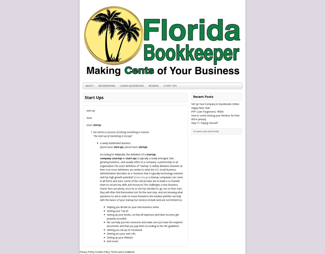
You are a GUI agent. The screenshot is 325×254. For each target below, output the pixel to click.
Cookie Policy (102, 251)
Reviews (154, 85)
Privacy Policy (87, 251)
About (89, 85)
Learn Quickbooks (132, 85)
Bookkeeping (107, 85)
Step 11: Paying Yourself (204, 123)
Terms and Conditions (123, 251)
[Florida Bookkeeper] (162, 41)
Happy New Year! (200, 107)
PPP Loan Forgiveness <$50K (207, 111)
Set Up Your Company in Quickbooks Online (215, 104)
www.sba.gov (142, 177)
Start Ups (170, 85)
